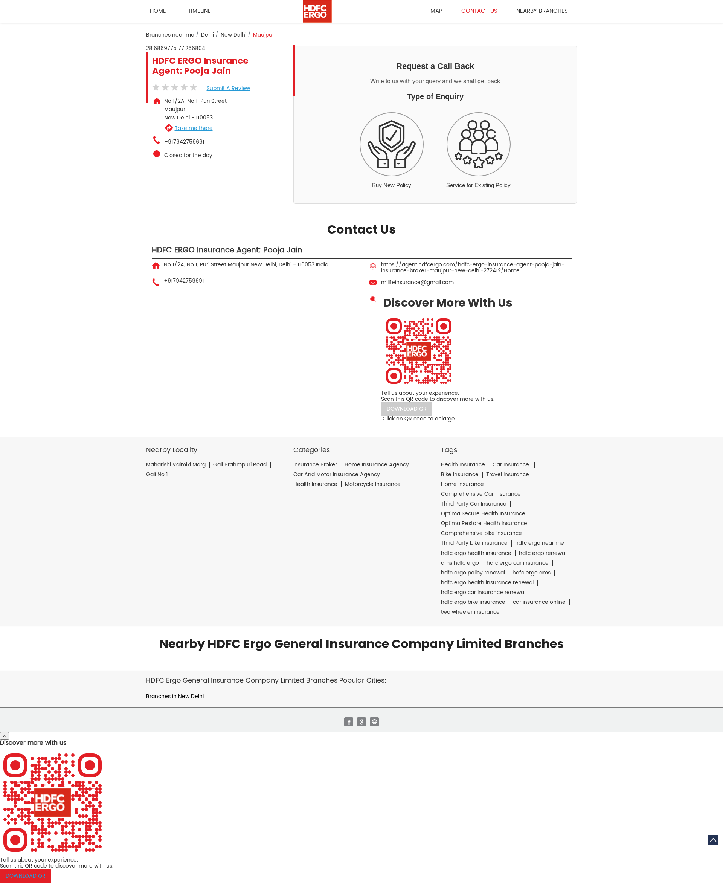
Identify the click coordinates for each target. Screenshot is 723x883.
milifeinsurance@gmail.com (417, 282)
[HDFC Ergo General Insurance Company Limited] (317, 11)
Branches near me (170, 35)
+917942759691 (184, 142)
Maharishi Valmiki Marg (176, 465)
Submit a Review (228, 88)
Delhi (207, 35)
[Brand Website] (374, 721)
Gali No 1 (157, 475)
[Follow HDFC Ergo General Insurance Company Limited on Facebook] (348, 721)
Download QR (407, 409)
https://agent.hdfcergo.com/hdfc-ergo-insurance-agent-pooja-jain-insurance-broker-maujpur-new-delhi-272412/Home (472, 267)
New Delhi (233, 35)
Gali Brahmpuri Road (240, 465)
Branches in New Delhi (175, 696)
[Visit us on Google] (361, 721)
